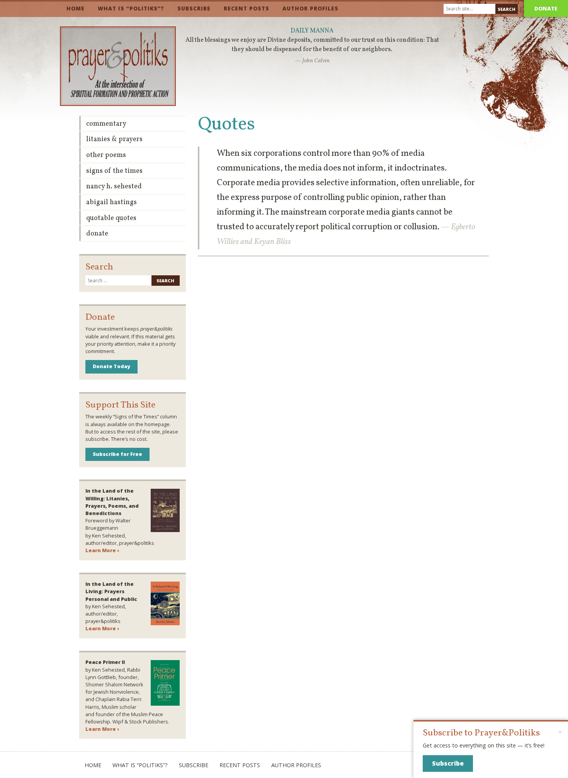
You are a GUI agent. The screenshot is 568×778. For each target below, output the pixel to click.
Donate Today (111, 366)
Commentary (106, 124)
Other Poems (106, 155)
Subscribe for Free (117, 453)
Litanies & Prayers (114, 139)
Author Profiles (310, 8)
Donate (546, 8)
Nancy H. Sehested (114, 186)
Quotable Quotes (111, 218)
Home (75, 8)
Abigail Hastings (111, 202)
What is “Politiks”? (131, 8)
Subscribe (194, 8)
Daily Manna (312, 31)
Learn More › (102, 550)
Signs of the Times (114, 171)
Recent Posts (246, 8)
